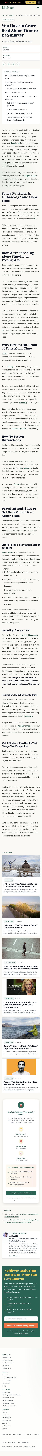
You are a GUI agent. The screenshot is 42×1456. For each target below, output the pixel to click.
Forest (16, 484)
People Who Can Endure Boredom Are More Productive (20, 1083)
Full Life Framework (7, 1363)
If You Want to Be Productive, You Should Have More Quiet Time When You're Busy (20, 1004)
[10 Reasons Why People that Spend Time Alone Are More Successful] (21, 866)
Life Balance (5, 1366)
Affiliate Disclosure (29, 1446)
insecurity (23, 402)
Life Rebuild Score (7, 1360)
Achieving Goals (6, 1368)
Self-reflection (8, 552)
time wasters (24, 468)
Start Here (6, 1355)
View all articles (14, 1256)
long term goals (30, 175)
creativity (29, 716)
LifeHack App (6, 1375)
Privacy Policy (17, 1446)
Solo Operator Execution (9, 1406)
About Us (4, 1412)
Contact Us (5, 1415)
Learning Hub (6, 1383)
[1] (35, 218)
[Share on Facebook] (4, 64)
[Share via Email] (18, 64)
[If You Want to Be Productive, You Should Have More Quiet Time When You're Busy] (21, 987)
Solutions (6, 1389)
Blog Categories (7, 1420)
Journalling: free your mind (17, 109)
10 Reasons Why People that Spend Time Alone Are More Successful (20, 885)
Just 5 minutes (24, 726)
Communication (10, 962)
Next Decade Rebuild (8, 1403)
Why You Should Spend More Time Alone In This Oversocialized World (21, 967)
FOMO (4, 353)
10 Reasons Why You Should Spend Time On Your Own (20, 926)
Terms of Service (7, 1446)
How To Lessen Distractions (15, 92)
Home (3, 15)
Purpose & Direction (8, 1397)
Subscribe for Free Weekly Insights (21, 1325)
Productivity (11, 15)
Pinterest (20, 1434)
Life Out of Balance (7, 1400)
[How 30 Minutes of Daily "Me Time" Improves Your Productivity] (21, 1028)
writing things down (30, 635)
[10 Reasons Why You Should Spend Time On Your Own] (21, 907)
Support (4, 1429)
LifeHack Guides (6, 1357)
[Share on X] (13, 64)
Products (5, 1372)
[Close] (39, 2)
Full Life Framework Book (9, 1377)
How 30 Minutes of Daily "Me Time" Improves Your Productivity (21, 1047)
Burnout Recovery (7, 1392)
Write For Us (5, 1423)
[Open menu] (38, 7)
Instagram (12, 1434)
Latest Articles (6, 1417)
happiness (15, 143)
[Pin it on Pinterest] (9, 64)
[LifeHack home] (8, 7)
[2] (3, 329)
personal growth (19, 428)
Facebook (5, 1434)
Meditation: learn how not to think (19, 113)
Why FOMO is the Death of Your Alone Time (20, 89)
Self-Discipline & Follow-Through (11, 1395)
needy (10, 366)
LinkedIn (36, 1434)
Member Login (6, 1426)
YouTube (29, 1434)
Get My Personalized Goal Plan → (21, 1193)
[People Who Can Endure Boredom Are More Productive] (21, 1067)
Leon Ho (6, 49)
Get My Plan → (31, 2)
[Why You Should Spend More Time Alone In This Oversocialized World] (21, 948)
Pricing (4, 1386)
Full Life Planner (6, 1380)
